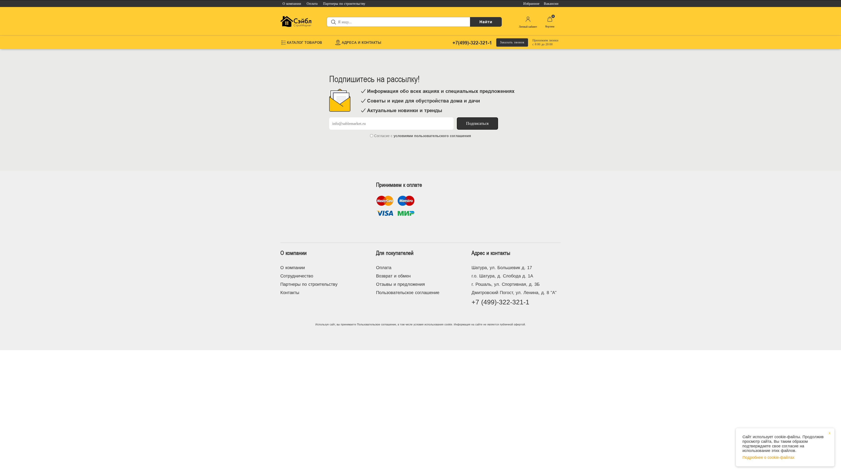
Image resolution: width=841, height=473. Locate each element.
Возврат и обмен (393, 276)
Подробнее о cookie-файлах (768, 457)
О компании (292, 267)
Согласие (382, 136)
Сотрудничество (296, 276)
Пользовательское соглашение (407, 292)
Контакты (289, 292)
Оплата (383, 267)
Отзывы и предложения (400, 284)
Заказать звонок (512, 42)
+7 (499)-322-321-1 (500, 302)
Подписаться (477, 123)
